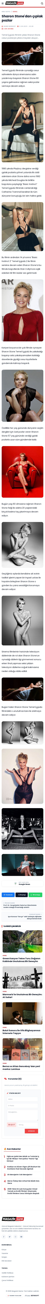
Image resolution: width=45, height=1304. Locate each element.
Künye (4, 1250)
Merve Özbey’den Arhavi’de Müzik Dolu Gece (23, 1182)
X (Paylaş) (22, 895)
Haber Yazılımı (15, 1295)
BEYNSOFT (35, 1296)
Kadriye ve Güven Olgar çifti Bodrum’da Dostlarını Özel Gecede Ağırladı (23, 1168)
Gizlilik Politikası (7, 1273)
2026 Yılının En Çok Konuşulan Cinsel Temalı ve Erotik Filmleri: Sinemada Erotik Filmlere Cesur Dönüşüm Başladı (23, 1191)
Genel (15, 11)
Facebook (9, 895)
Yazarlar (5, 1253)
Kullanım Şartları (8, 1277)
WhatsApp (36, 895)
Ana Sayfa (6, 11)
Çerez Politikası (7, 1280)
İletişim (4, 1257)
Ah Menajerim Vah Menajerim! (19, 1175)
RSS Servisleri (6, 1261)
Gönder (31, 1131)
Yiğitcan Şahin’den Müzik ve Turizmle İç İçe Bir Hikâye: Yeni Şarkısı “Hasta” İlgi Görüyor (23, 1158)
